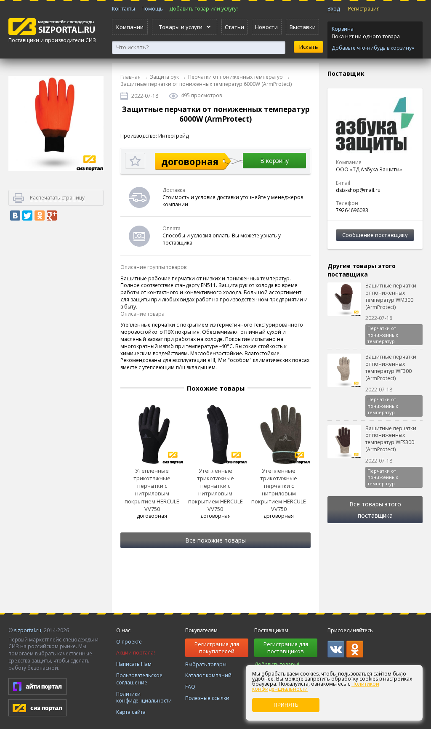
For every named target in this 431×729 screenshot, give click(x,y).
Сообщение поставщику (375, 235)
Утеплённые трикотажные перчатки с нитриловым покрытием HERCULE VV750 (152, 490)
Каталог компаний (208, 675)
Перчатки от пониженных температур (235, 76)
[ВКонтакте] (15, 215)
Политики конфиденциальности (144, 697)
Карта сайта (131, 712)
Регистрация (364, 8)
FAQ (190, 686)
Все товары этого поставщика (375, 509)
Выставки (303, 27)
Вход (333, 8)
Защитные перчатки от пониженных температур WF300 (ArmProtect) (390, 367)
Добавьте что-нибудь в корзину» (373, 48)
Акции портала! (135, 652)
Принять (286, 705)
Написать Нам (134, 664)
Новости (266, 27)
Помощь (152, 8)
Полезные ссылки (207, 698)
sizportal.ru (27, 630)
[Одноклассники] (40, 215)
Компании (130, 27)
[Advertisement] (56, 370)
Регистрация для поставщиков (285, 647)
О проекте (129, 641)
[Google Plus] (52, 215)
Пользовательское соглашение (139, 679)
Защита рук (164, 76)
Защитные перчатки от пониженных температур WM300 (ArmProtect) (390, 296)
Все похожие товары (215, 540)
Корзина (343, 28)
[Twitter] (27, 215)
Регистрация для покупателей (216, 647)
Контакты (123, 8)
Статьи (234, 27)
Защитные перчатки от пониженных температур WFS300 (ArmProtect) (390, 439)
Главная (130, 76)
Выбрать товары (205, 664)
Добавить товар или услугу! (203, 8)
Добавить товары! (276, 664)
